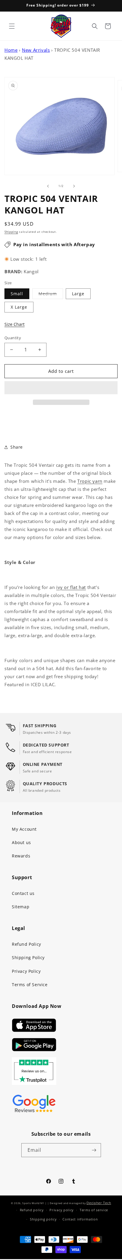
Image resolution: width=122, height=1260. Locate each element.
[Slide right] (74, 186)
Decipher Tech (98, 1203)
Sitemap (20, 906)
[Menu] (11, 26)
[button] (61, 388)
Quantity (12, 337)
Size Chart (14, 324)
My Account (24, 829)
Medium (50, 294)
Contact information (80, 1219)
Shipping (11, 232)
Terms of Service (30, 984)
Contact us (23, 893)
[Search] (94, 26)
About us (21, 842)
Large (78, 293)
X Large (19, 307)
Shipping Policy (28, 957)
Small (17, 293)
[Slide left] (47, 186)
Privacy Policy (26, 971)
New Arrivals (36, 50)
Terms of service (94, 1210)
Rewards (21, 856)
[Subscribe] (94, 1150)
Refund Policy (26, 944)
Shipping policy (43, 1219)
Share (16, 447)
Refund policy (32, 1210)
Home (10, 50)
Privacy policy (61, 1210)
